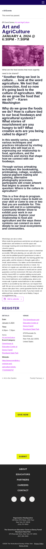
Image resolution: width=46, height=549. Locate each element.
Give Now (23, 415)
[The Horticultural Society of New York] (23, 510)
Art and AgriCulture (8, 337)
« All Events (7, 11)
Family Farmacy (36, 378)
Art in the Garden (9, 378)
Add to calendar (13, 299)
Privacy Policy (38, 543)
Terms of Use (23, 546)
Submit (23, 456)
